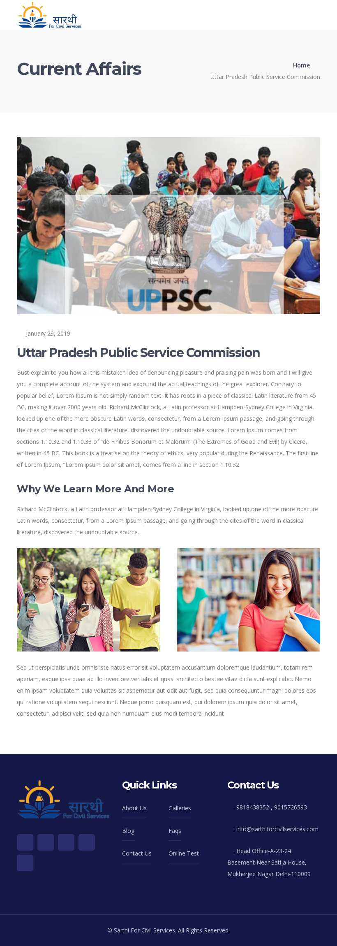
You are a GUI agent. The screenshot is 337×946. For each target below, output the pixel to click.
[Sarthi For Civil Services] (49, 14)
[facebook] (45, 842)
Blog (128, 831)
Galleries (179, 808)
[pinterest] (86, 842)
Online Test (183, 853)
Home (301, 65)
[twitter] (25, 842)
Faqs (174, 831)
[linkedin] (25, 863)
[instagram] (66, 842)
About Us (134, 808)
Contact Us (137, 853)
